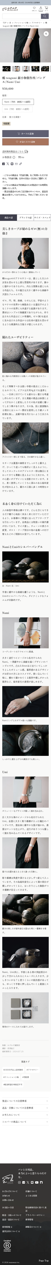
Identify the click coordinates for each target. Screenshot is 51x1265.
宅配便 (26, 1077)
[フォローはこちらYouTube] (36, 1182)
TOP (4, 23)
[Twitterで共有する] (8, 163)
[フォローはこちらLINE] (32, 1182)
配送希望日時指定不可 (13, 1084)
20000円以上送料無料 (14, 1070)
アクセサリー (37, 23)
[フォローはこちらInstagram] (19, 1182)
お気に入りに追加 (27, 142)
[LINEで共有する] (12, 164)
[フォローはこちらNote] (41, 1182)
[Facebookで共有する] (3, 164)
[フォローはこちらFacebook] (23, 1182)
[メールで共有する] (16, 164)
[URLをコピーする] (20, 164)
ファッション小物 (21, 23)
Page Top (44, 1260)
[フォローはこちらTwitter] (28, 1182)
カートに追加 (27, 134)
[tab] (8, 217)
